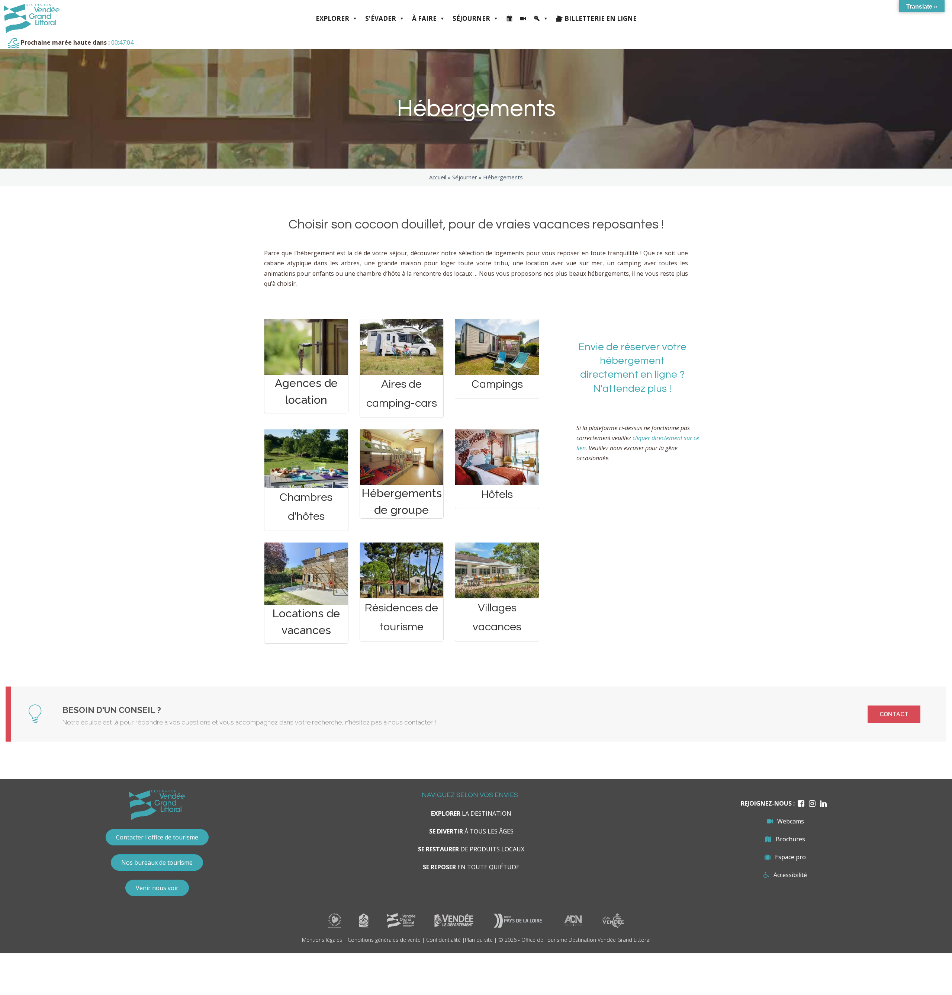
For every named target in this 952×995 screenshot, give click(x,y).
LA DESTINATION (471, 813)
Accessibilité (790, 875)
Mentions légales (322, 939)
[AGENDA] (509, 18)
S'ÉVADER (380, 18)
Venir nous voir (157, 888)
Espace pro (790, 857)
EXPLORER (332, 18)
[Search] (541, 18)
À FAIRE (424, 18)
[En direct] (523, 18)
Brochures (790, 839)
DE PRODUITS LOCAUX (471, 849)
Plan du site (479, 939)
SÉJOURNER (471, 18)
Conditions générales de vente (384, 939)
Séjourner (464, 177)
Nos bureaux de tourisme (157, 862)
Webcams (790, 821)
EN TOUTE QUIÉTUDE (471, 867)
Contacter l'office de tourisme (157, 837)
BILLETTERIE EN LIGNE (601, 18)
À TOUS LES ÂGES (471, 831)
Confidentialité (443, 939)
